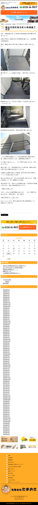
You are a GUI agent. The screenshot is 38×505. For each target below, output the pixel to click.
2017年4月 (6, 388)
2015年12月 (6, 418)
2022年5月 (6, 359)
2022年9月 (6, 355)
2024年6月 (6, 330)
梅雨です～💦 (7, 271)
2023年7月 (6, 346)
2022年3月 (6, 363)
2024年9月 (6, 324)
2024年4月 (6, 333)
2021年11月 (6, 366)
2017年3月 (6, 390)
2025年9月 (6, 308)
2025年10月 (6, 306)
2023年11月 (6, 341)
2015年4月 (6, 432)
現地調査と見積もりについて (15, 464)
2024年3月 (6, 335)
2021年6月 (6, 370)
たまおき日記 (7, 279)
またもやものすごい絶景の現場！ (13, 267)
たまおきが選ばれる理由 (14, 466)
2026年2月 (6, 299)
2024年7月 (6, 328)
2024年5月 (6, 332)
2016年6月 (6, 407)
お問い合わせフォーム (28, 227)
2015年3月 (6, 434)
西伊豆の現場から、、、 (10, 269)
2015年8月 (6, 425)
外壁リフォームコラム (14, 482)
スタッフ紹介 (11, 475)
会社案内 (10, 457)
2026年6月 (6, 293)
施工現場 (5, 283)
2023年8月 (6, 344)
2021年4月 (6, 374)
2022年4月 (6, 361)
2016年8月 (6, 403)
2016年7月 (6, 405)
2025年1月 (6, 319)
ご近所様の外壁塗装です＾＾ (12, 273)
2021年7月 (6, 368)
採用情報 (10, 477)
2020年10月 (6, 379)
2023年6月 (6, 348)
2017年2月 (6, 392)
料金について (11, 471)
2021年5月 (6, 372)
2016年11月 (6, 398)
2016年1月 (6, 416)
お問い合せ (11, 462)
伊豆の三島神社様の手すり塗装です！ (14, 265)
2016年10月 (6, 399)
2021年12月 (6, 365)
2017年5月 (6, 386)
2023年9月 (6, 343)
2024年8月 (6, 326)
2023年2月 (6, 350)
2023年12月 (6, 339)
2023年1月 (6, 352)
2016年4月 (6, 410)
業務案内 (10, 459)
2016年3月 (6, 412)
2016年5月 (6, 408)
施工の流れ (11, 468)
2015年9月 (6, 423)
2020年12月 (6, 377)
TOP (9, 455)
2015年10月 (6, 421)
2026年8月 (6, 290)
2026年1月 (6, 301)
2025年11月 (6, 304)
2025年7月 (6, 310)
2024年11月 (6, 323)
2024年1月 (6, 337)
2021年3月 (6, 376)
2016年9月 (6, 401)
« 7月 (8, 259)
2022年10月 (6, 354)
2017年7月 (6, 383)
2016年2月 (6, 414)
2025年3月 (6, 315)
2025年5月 (6, 313)
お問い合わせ (20, 12)
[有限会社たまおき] (9, 9)
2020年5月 (6, 381)
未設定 (7, 281)
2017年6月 (6, 385)
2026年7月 (6, 291)
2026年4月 (6, 295)
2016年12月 (6, 396)
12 (14, 248)
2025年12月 (6, 302)
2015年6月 (6, 429)
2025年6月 (6, 312)
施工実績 (10, 473)
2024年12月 (6, 321)
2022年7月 (6, 357)
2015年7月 (6, 427)
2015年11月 (6, 419)
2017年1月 (6, 394)
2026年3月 (6, 297)
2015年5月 (6, 430)
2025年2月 (6, 317)
